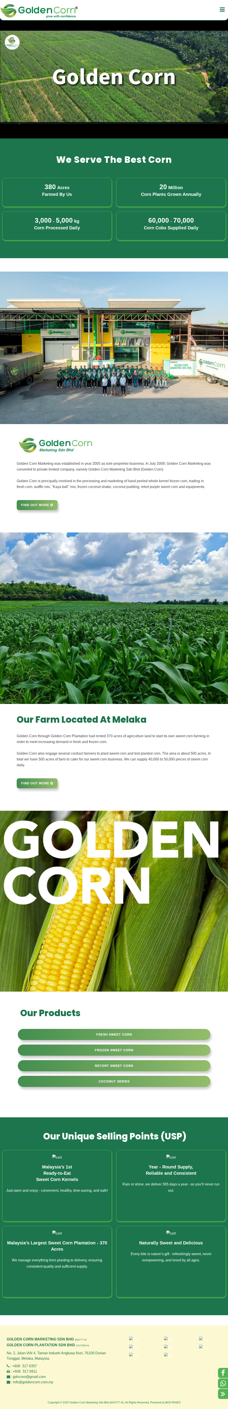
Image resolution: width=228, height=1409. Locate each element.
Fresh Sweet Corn (114, 1034)
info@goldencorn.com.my (33, 1382)
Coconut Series (114, 1081)
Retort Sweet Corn (114, 1066)
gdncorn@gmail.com (29, 1377)
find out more (35, 505)
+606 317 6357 (24, 1366)
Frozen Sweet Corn (114, 1050)
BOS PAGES (173, 1402)
